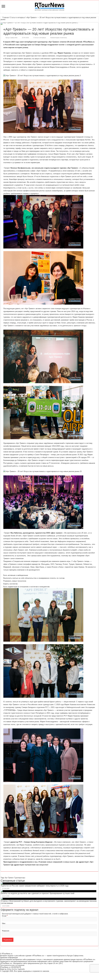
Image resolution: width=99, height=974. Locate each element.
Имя (3, 923)
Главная (5, 17)
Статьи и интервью (17, 17)
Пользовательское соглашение (12, 965)
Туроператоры (19, 878)
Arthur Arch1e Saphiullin (16, 969)
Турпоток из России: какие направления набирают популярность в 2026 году (35, 886)
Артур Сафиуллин (11, 37)
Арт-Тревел (9, 878)
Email (5, 916)
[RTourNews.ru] (49, 6)
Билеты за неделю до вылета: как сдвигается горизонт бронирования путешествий (37, 893)
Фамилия (5, 931)
